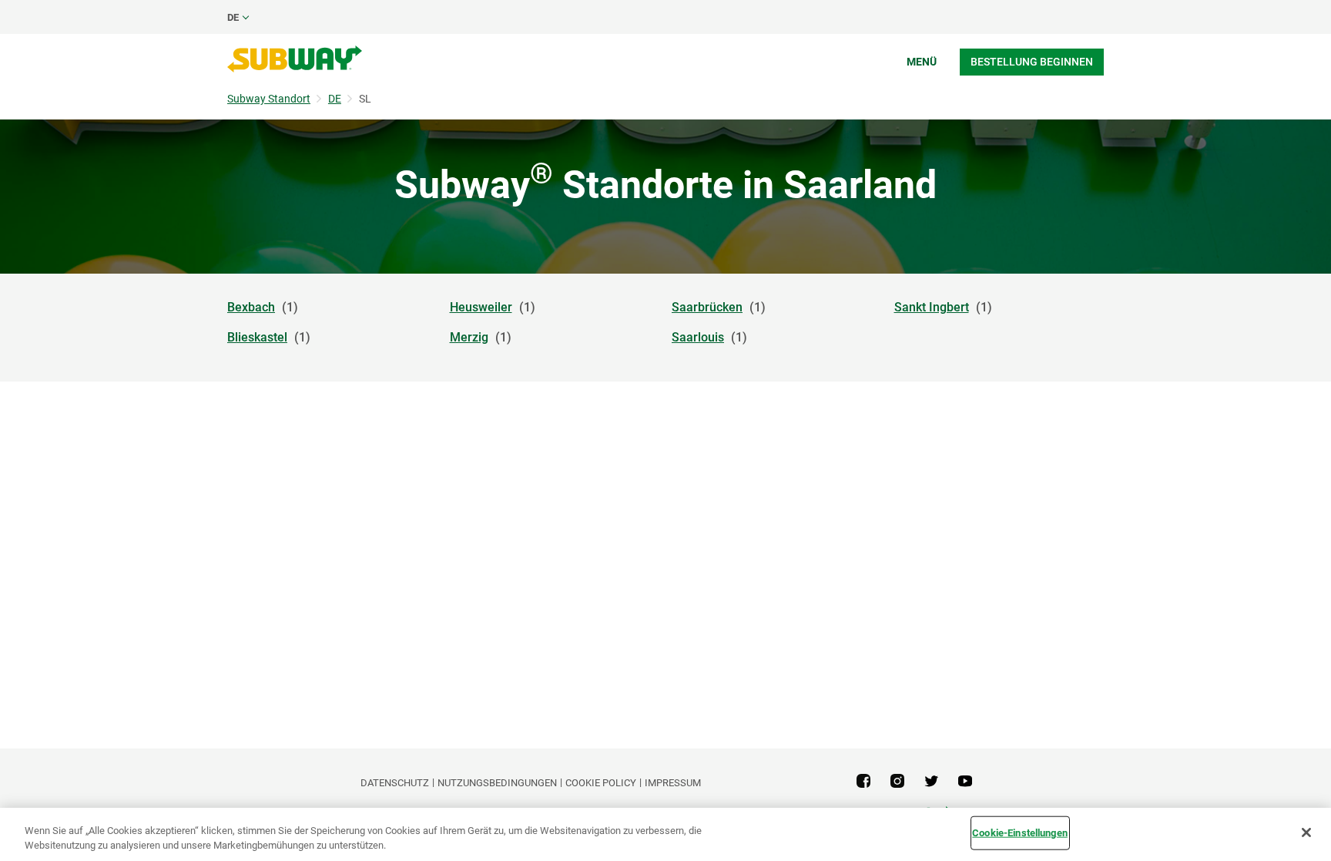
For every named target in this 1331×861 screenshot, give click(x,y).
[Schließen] (1306, 832)
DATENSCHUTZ (394, 783)
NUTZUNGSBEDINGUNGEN (497, 783)
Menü (922, 61)
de (233, 17)
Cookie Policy (600, 783)
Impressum (673, 783)
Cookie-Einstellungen (1020, 833)
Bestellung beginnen (1032, 61)
